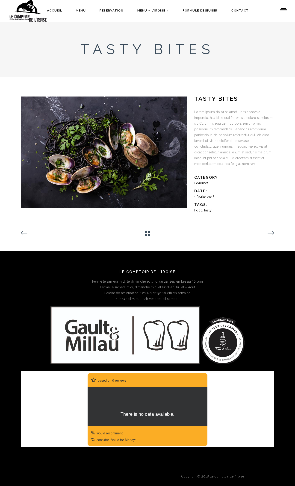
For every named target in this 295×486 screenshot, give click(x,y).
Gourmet (201, 183)
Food (198, 210)
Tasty (208, 210)
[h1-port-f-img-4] (104, 152)
